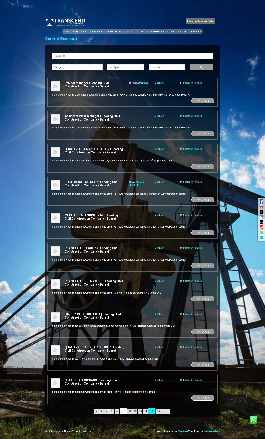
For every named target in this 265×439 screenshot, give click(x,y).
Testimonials (154, 31)
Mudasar (182, 431)
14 (145, 411)
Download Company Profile (201, 21)
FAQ (186, 31)
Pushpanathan (211, 431)
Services (94, 31)
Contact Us (174, 31)
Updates (196, 31)
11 (130, 411)
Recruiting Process (117, 31)
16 (158, 411)
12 (135, 411)
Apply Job (203, 101)
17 (164, 411)
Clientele (138, 31)
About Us (78, 31)
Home (67, 31)
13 (140, 411)
